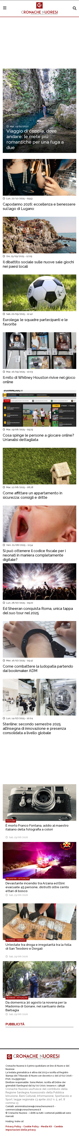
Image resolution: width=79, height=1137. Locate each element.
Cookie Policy (31, 1126)
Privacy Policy (13, 1126)
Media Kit (46, 1126)
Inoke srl (19, 1121)
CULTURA (10, 821)
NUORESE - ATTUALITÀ (16, 998)
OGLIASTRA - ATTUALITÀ (17, 879)
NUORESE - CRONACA (16, 940)
